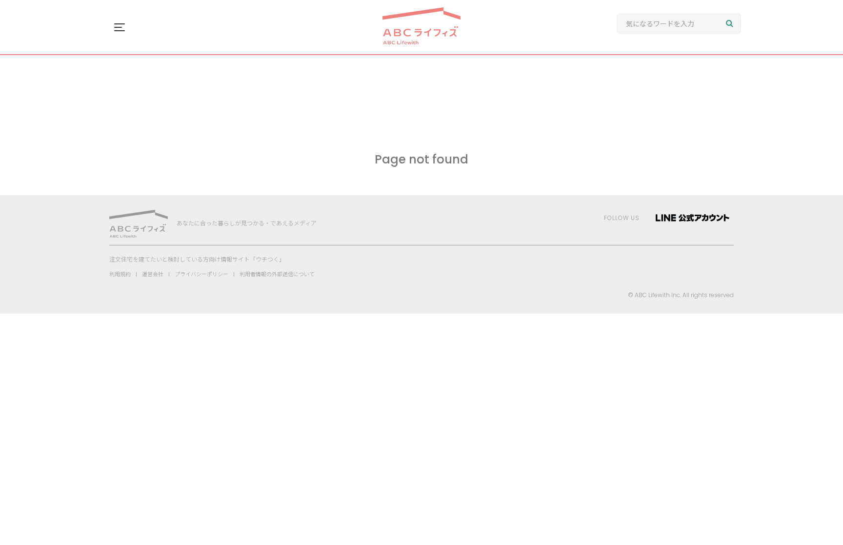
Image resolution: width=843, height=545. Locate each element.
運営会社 (152, 274)
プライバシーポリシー (201, 274)
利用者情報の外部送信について (277, 274)
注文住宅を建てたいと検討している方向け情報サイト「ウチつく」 (197, 259)
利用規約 (120, 274)
